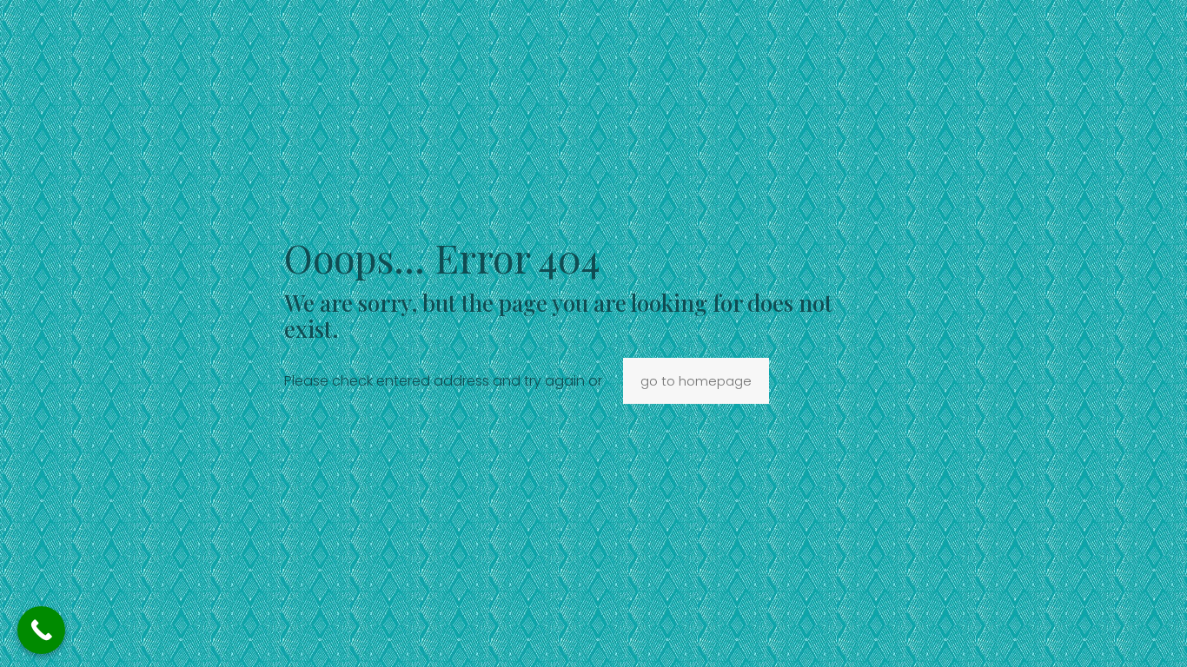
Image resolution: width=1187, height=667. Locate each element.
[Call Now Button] (41, 630)
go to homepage (696, 381)
